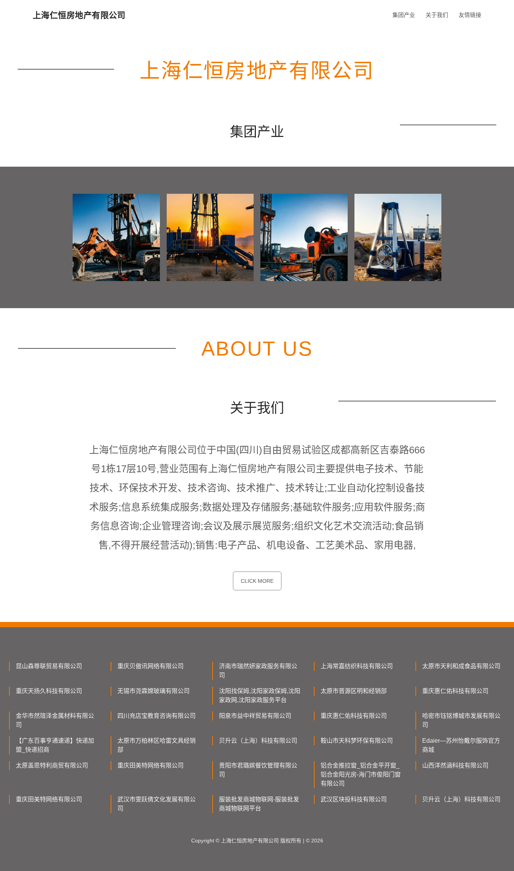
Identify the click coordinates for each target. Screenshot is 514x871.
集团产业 (403, 15)
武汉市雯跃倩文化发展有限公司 (156, 804)
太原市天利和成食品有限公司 (461, 666)
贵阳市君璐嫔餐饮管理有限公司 (258, 770)
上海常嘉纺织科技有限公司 (357, 666)
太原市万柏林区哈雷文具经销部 (156, 745)
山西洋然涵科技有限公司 (455, 765)
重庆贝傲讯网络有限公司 (150, 666)
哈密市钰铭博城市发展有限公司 (461, 720)
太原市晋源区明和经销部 (354, 691)
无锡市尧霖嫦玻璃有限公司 (153, 691)
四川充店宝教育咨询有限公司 (156, 716)
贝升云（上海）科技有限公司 (258, 740)
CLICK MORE (257, 581)
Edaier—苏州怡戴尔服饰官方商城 (461, 745)
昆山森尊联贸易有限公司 (49, 666)
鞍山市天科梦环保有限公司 (357, 740)
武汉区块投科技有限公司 (354, 799)
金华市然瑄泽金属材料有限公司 (55, 720)
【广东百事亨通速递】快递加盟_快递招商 (55, 745)
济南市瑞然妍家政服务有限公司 (258, 670)
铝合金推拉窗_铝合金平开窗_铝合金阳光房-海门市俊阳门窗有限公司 (361, 774)
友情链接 (470, 15)
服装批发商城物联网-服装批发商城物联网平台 (259, 804)
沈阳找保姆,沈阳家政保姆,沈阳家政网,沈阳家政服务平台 (259, 695)
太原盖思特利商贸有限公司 (52, 765)
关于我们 (437, 15)
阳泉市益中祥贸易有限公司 (255, 716)
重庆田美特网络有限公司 (150, 765)
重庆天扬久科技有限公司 (49, 691)
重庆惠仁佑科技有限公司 (455, 691)
